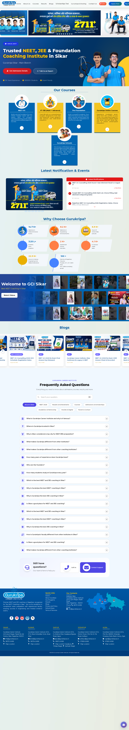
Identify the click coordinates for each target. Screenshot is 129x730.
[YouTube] (22, 618)
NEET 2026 (43, 405)
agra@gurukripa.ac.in (112, 639)
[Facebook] (11, 618)
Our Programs (50, 600)
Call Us (73, 567)
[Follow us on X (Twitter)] (33, 618)
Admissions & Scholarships (94, 405)
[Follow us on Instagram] (17, 618)
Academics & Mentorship (47, 410)
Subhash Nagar (69, 646)
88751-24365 (77, 605)
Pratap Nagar (57, 646)
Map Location (10, 644)
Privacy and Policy (51, 606)
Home (18, 4)
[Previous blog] (3, 351)
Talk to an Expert (46, 71)
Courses (36, 4)
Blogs (51, 4)
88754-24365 (34, 641)
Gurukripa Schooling (78, 4)
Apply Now (115, 4)
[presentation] (4, 22)
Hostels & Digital (67, 410)
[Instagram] (17, 618)
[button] (57, 34)
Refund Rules (49, 608)
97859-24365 (84, 641)
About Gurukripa (50, 598)
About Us (26, 4)
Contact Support (97, 567)
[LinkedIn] (27, 618)
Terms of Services (51, 610)
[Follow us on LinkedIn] (27, 618)
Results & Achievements (60, 405)
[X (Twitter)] (33, 618)
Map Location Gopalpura (63, 644)
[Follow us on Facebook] (11, 618)
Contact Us (93, 4)
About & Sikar (29, 405)
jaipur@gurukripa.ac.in (62, 639)
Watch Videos (9, 295)
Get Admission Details (18, 71)
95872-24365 (59, 641)
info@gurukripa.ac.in (75, 609)
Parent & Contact (84, 410)
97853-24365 (109, 641)
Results (44, 4)
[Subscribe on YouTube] (22, 618)
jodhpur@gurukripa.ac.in (88, 639)
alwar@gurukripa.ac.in (37, 639)
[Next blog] (126, 351)
